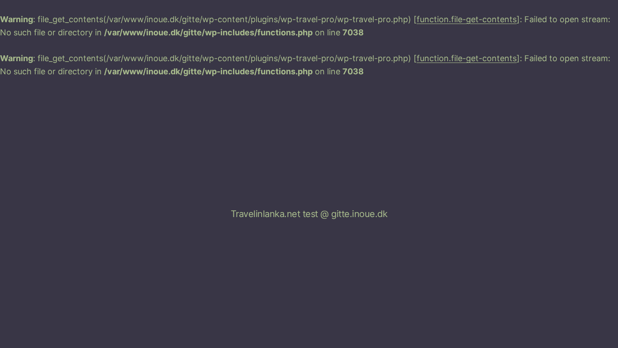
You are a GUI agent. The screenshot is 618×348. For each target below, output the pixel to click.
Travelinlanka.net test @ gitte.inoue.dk (309, 213)
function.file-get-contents (467, 19)
